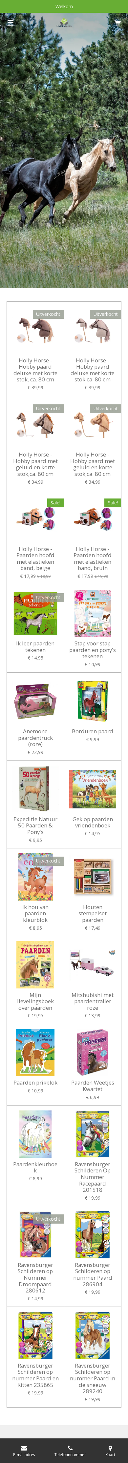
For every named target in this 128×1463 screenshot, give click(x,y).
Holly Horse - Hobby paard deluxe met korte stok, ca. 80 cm (35, 370)
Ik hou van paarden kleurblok (35, 913)
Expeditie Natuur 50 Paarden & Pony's (35, 825)
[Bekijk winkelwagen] (117, 22)
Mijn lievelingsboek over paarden (35, 1001)
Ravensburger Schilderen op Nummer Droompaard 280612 (35, 1278)
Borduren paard (92, 731)
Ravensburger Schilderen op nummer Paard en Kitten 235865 (35, 1375)
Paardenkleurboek (35, 1167)
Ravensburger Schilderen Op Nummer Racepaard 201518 (93, 1177)
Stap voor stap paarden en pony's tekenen (92, 650)
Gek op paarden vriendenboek (93, 822)
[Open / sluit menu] (10, 22)
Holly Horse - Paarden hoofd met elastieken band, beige (35, 558)
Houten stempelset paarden (92, 913)
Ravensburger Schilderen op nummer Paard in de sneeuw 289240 (92, 1378)
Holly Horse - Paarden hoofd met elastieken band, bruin (93, 558)
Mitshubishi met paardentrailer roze (93, 1001)
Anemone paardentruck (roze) (35, 737)
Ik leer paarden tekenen (35, 646)
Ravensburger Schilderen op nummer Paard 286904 (92, 1274)
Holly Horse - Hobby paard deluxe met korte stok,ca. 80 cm (93, 370)
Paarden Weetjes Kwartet (92, 1085)
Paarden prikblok (35, 1082)
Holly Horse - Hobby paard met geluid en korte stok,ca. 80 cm (35, 464)
